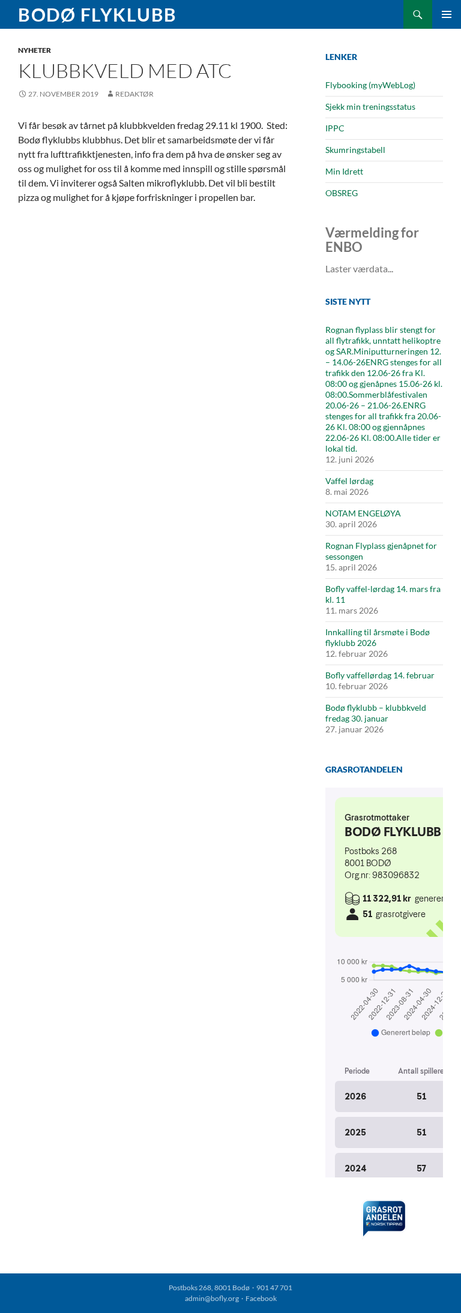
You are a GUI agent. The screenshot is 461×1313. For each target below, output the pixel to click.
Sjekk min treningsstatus (370, 106)
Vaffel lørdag (349, 481)
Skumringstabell (355, 150)
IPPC (335, 128)
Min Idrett (344, 171)
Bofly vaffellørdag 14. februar (380, 675)
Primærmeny (446, 14)
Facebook (261, 1298)
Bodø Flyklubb (97, 14)
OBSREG (341, 193)
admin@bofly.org (212, 1298)
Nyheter (34, 50)
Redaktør (134, 93)
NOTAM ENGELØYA (363, 513)
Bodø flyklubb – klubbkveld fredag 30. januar (375, 712)
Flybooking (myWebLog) (370, 85)
